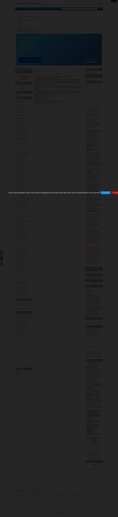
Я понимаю (105, 193)
